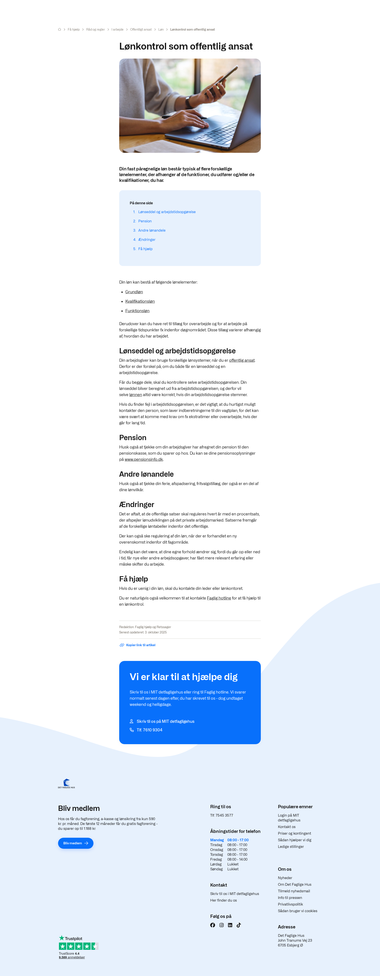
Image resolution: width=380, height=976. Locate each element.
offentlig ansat (242, 360)
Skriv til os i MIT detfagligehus (234, 894)
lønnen (135, 394)
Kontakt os (287, 827)
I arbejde (117, 29)
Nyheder (285, 878)
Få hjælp (74, 29)
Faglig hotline (219, 598)
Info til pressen (290, 898)
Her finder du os (223, 900)
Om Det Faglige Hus (294, 884)
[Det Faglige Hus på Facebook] (212, 925)
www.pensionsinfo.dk (144, 459)
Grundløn (134, 292)
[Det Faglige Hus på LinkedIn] (230, 925)
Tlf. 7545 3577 (221, 815)
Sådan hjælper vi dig (294, 840)
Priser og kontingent (294, 833)
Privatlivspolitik (290, 904)
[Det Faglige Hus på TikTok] (239, 925)
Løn (161, 29)
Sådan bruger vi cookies (297, 911)
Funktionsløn (137, 310)
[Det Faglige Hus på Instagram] (221, 925)
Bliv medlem (72, 843)
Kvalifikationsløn (140, 301)
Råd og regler (95, 29)
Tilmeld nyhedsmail (294, 891)
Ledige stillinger (291, 847)
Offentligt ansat (141, 29)
